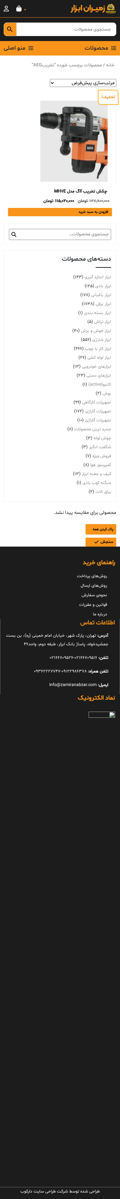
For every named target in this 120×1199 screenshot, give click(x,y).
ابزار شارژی (101, 340)
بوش (106, 393)
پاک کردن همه (103, 529)
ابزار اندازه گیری (98, 277)
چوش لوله (102, 438)
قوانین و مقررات (93, 605)
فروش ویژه (101, 456)
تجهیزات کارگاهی (96, 402)
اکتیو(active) (99, 384)
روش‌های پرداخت (92, 576)
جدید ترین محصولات (92, 429)
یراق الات (103, 492)
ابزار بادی (103, 286)
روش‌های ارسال (94, 586)
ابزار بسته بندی (97, 313)
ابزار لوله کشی (99, 358)
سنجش (107, 542)
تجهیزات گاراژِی (98, 411)
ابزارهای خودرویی (96, 367)
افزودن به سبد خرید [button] (93, 211)
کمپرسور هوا (100, 465)
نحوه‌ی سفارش (94, 595)
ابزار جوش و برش (96, 331)
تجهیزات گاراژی (98, 420)
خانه (110, 65)
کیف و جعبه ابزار (96, 474)
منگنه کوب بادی (96, 483)
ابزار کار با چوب (98, 349)
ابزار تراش (102, 322)
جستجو (14, 234)
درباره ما (100, 614)
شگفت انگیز (100, 447)
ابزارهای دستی (98, 375)
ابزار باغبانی (101, 295)
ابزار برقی (103, 304)
